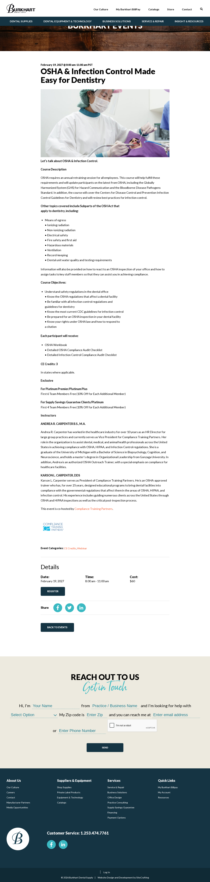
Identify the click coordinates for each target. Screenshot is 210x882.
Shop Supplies (64, 787)
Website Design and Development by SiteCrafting (123, 877)
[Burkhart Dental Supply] (21, 8)
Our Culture (13, 787)
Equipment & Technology (70, 797)
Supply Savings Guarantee (120, 807)
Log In (107, 872)
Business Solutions (117, 792)
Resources (163, 797)
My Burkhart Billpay (168, 787)
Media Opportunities (17, 807)
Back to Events (57, 627)
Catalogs (61, 802)
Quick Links (166, 780)
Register (52, 591)
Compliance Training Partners (93, 509)
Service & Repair (115, 787)
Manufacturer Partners (18, 802)
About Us (14, 780)
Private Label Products (68, 792)
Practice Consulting (117, 802)
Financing (112, 812)
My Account (164, 792)
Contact (11, 797)
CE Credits (70, 548)
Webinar (82, 548)
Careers (11, 792)
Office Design (114, 797)
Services (113, 780)
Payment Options (116, 817)
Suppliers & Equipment (74, 780)
